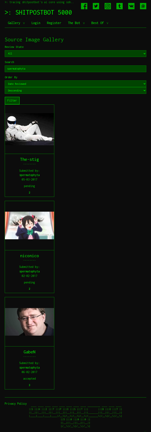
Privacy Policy (16, 403)
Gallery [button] (15, 23)
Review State (14, 46)
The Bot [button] (75, 23)
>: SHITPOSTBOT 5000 (38, 12)
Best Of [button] (98, 23)
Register (54, 23)
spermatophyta (29, 175)
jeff (145, 431)
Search (9, 62)
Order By (11, 77)
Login (35, 23)
